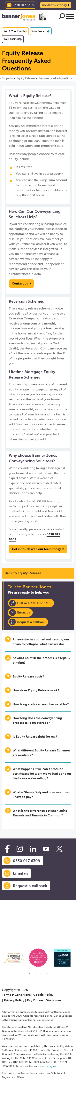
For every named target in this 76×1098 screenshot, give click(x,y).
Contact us (20, 283)
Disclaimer (53, 1000)
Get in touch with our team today (36, 549)
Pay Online (35, 1000)
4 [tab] (47, 973)
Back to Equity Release (23, 573)
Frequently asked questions (55, 78)
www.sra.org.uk (46, 1066)
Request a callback (31, 622)
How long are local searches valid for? (41, 704)
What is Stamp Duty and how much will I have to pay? (42, 794)
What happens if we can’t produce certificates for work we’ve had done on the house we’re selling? (42, 773)
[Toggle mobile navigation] (70, 17)
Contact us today (54, 5)
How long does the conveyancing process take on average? (37, 720)
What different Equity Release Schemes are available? (41, 753)
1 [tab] (29, 973)
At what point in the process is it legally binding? (41, 660)
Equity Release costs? (28, 676)
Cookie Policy (43, 995)
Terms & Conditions (16, 995)
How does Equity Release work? (36, 690)
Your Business (12, 38)
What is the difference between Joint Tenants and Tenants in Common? (40, 813)
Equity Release (26, 78)
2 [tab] (35, 973)
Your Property (40, 31)
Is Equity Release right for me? (35, 736)
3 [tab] (41, 973)
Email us (23, 612)
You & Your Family (14, 31)
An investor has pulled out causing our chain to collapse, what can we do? (41, 641)
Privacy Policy (14, 1000)
